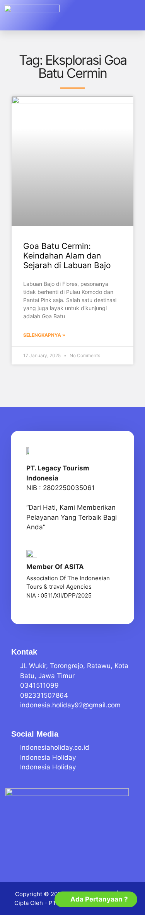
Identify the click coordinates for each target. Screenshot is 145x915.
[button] (129, 15)
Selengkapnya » (44, 335)
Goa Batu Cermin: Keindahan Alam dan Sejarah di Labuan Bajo (67, 255)
